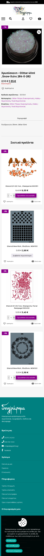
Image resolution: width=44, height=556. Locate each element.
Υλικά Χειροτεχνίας (18, 101)
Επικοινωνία (6, 472)
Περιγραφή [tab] (22, 118)
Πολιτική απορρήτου (9, 498)
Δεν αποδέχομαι (13, 546)
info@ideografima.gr (11, 446)
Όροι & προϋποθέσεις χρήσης (12, 502)
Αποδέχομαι (11, 541)
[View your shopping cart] (40, 19)
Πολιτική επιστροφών (9, 494)
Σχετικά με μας (7, 464)
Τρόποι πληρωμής (8, 486)
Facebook (7, 450)
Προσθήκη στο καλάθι (26, 195)
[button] (39, 32)
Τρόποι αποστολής (8, 490)
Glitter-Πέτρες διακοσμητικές (23, 98)
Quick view (37, 201)
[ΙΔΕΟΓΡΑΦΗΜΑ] (22, 15)
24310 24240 (9, 438)
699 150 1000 (9, 442)
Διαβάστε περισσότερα (22, 255)
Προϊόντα (5, 468)
